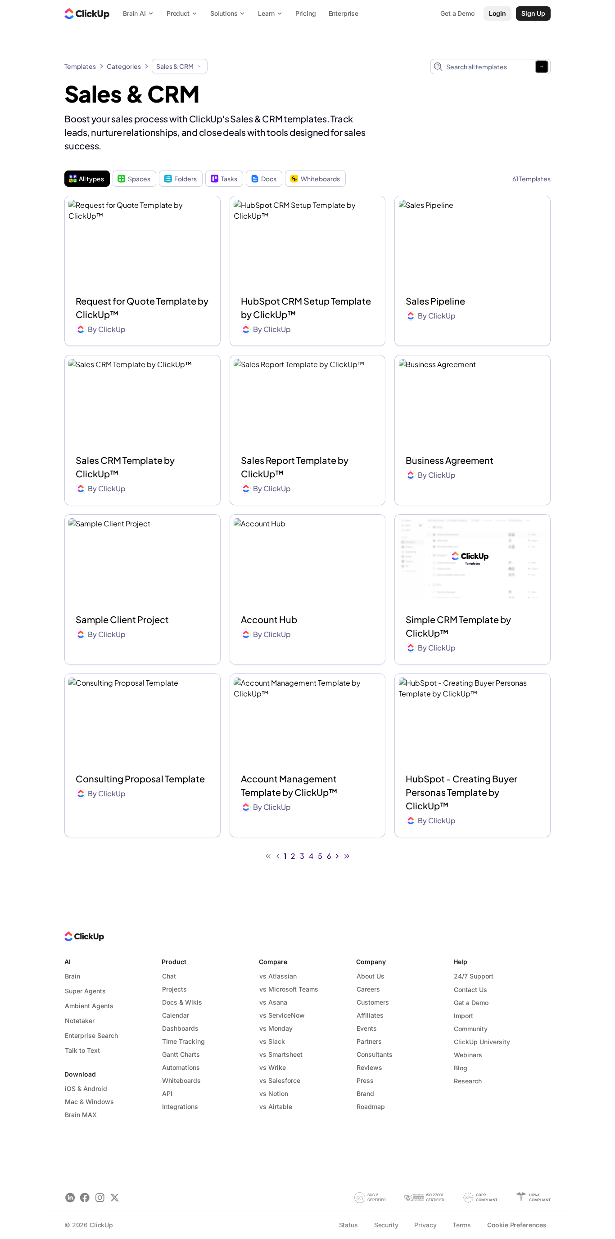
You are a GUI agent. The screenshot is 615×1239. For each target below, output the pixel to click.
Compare (273, 961)
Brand (365, 1093)
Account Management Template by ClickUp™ (289, 785)
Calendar (175, 1015)
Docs (268, 179)
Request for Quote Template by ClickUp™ (142, 307)
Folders (185, 179)
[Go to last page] (346, 856)
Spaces (139, 179)
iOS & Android (86, 1088)
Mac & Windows (89, 1101)
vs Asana (273, 1002)
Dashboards (180, 1028)
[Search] (541, 66)
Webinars (468, 1055)
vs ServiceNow (282, 1015)
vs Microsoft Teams (288, 989)
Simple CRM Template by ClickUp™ (458, 626)
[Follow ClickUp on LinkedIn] (70, 1197)
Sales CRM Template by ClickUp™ (125, 466)
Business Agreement (449, 460)
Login (497, 13)
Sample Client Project (122, 619)
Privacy (425, 1225)
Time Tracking (183, 1041)
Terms (461, 1225)
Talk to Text (82, 1050)
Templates (80, 66)
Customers (373, 1002)
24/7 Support (473, 976)
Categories (124, 66)
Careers (368, 989)
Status (348, 1225)
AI (67, 961)
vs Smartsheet (281, 1054)
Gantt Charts (181, 1054)
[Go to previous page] (277, 856)
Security (386, 1225)
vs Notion (273, 1093)
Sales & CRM (175, 66)
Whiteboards (320, 179)
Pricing (305, 13)
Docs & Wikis (182, 1002)
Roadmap (371, 1106)
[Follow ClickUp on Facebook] (84, 1197)
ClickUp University (482, 1042)
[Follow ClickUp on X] (114, 1197)
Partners (369, 1041)
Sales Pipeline (435, 300)
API (167, 1093)
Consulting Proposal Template (140, 778)
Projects (174, 989)
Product (174, 961)
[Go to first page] (268, 856)
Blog (460, 1068)
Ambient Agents (89, 1006)
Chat (169, 976)
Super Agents (85, 991)
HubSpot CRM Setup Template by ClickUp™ (306, 307)
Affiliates (370, 1015)
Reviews (369, 1067)
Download (80, 1074)
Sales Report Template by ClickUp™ (294, 466)
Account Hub (269, 619)
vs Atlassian (278, 976)
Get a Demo (471, 1002)
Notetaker (80, 1020)
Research (468, 1081)
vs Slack (272, 1041)
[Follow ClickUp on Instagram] (99, 1197)
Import (463, 1015)
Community (471, 1028)
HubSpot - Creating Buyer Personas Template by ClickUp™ (461, 792)
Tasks (229, 179)
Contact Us (470, 989)
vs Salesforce (279, 1080)
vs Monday (276, 1028)
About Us (370, 976)
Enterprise (344, 13)
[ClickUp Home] (86, 13)
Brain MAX (81, 1114)
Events (367, 1028)
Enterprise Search (91, 1035)
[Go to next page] (337, 856)
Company (371, 961)
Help (460, 961)
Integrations (180, 1106)
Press (365, 1080)
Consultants (375, 1054)
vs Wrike (272, 1067)
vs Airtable (275, 1106)
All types (91, 179)
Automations (181, 1067)
